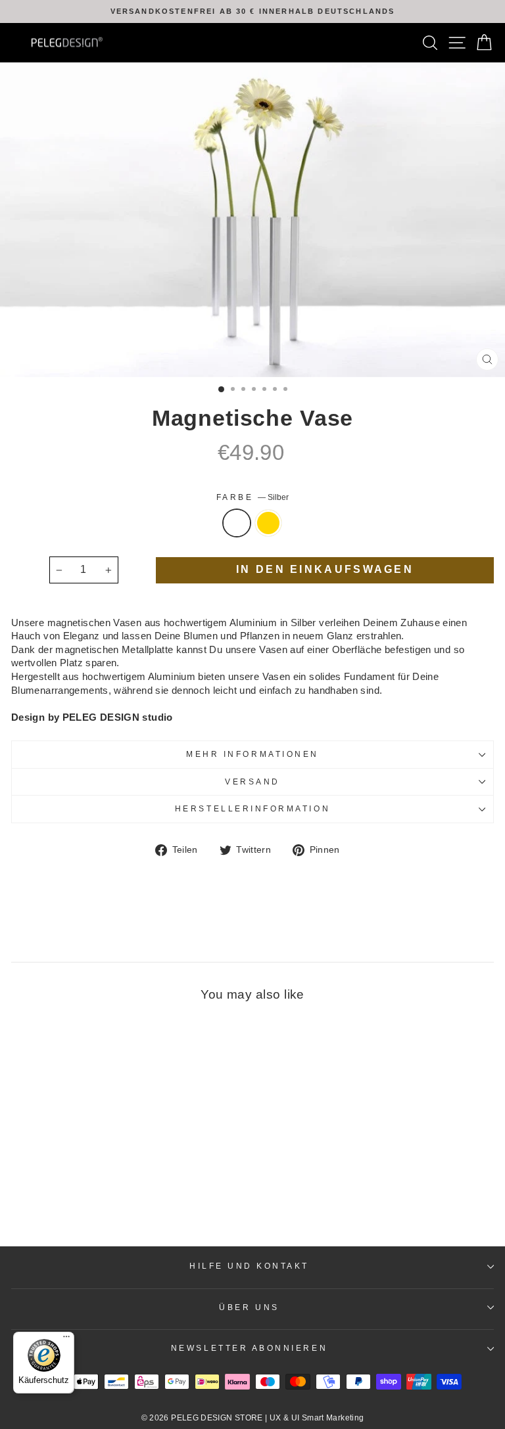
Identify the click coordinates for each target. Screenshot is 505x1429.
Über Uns (249, 1307)
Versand (252, 781)
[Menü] (66, 1340)
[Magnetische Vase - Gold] (111, 1201)
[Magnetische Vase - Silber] (96, 1201)
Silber (237, 523)
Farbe (252, 497)
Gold (268, 523)
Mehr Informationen (252, 754)
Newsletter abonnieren (249, 1348)
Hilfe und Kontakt (249, 1265)
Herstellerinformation (252, 808)
